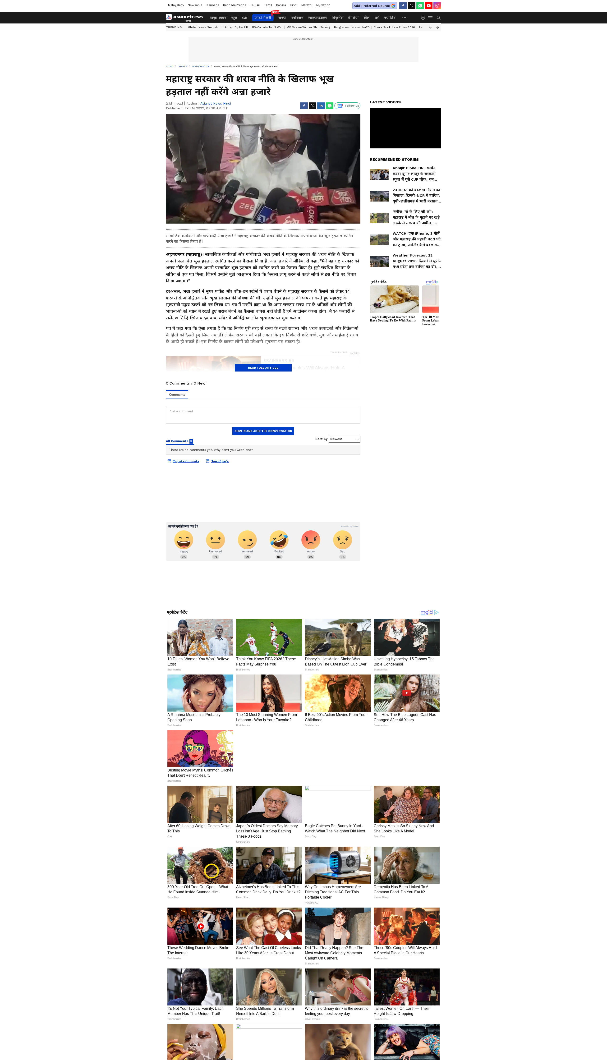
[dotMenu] (404, 17)
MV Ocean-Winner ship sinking (308, 27)
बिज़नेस (337, 17)
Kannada (212, 5)
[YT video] (428, 5)
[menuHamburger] (430, 18)
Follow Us (352, 105)
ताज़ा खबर (218, 17)
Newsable (195, 5)
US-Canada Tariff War (267, 27)
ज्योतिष (390, 17)
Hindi (293, 5)
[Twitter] (411, 5)
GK (244, 17)
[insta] (437, 5)
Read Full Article (263, 367)
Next (437, 27)
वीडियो (353, 17)
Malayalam (176, 5)
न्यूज (234, 17)
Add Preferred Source (372, 6)
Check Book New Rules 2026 (394, 27)
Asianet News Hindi (215, 103)
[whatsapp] (420, 5)
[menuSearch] (439, 18)
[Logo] (186, 17)
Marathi (306, 5)
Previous (430, 27)
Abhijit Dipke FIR (236, 27)
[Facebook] (403, 5)
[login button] (424, 18)
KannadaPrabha (234, 5)
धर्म (376, 17)
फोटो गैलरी (262, 17)
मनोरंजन (297, 17)
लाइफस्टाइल (317, 17)
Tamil (268, 5)
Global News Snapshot (204, 27)
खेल (366, 17)
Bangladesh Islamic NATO (352, 27)
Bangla (281, 5)
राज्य (282, 17)
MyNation (323, 5)
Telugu (255, 5)
